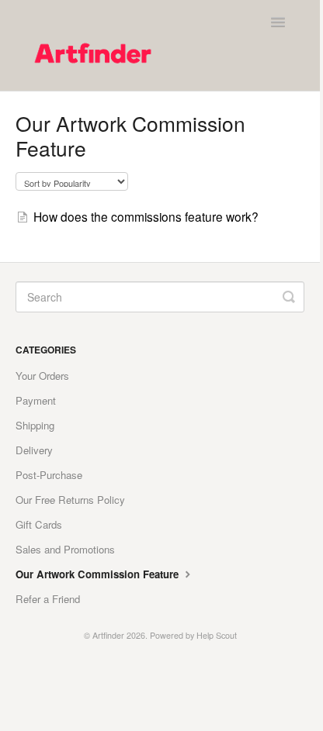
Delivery (34, 450)
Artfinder (108, 635)
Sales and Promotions (65, 549)
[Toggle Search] (289, 296)
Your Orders (42, 375)
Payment (36, 400)
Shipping (35, 425)
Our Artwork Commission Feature (99, 574)
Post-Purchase (49, 474)
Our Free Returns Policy (70, 499)
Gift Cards (39, 524)
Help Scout (216, 635)
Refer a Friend (48, 598)
